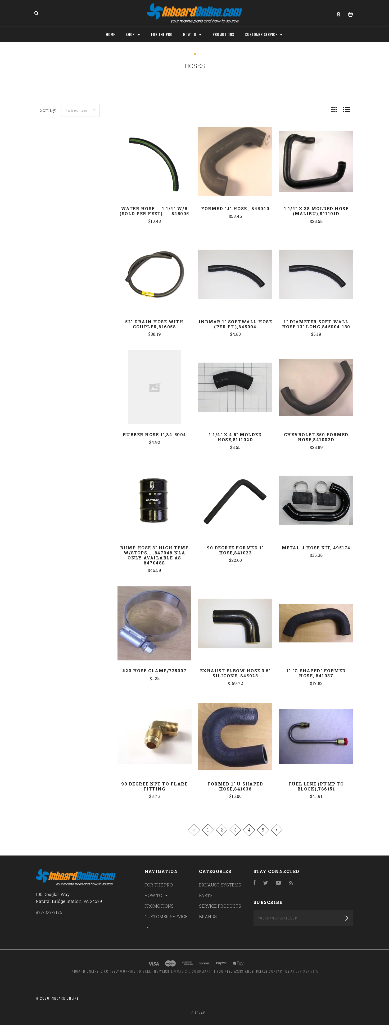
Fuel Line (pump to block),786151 (316, 786)
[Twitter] (265, 883)
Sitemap (198, 1012)
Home (110, 34)
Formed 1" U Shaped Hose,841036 (235, 786)
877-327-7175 (49, 912)
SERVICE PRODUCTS (220, 906)
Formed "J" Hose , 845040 (235, 208)
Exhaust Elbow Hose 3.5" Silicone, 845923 (235, 673)
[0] (350, 13)
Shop (131, 34)
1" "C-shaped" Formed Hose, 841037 (316, 673)
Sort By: (48, 110)
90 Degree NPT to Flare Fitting (154, 786)
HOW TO (153, 895)
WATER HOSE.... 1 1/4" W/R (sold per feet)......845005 (154, 211)
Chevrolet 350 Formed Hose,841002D (316, 437)
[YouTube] (278, 883)
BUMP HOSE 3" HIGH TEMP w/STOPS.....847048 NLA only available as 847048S (154, 555)
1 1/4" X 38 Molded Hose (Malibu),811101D (316, 211)
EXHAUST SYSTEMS (220, 885)
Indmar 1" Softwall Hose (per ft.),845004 (235, 324)
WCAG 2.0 (182, 971)
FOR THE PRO (158, 885)
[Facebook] (255, 883)
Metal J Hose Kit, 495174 (316, 547)
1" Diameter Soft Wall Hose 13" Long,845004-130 (316, 324)
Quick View (154, 172)
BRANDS (208, 916)
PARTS (205, 895)
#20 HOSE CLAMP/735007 (154, 670)
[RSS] (291, 883)
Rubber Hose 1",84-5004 (154, 434)
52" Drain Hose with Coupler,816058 (154, 324)
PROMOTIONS (159, 906)
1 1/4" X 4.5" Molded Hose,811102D (235, 437)
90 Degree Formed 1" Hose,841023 (235, 550)
